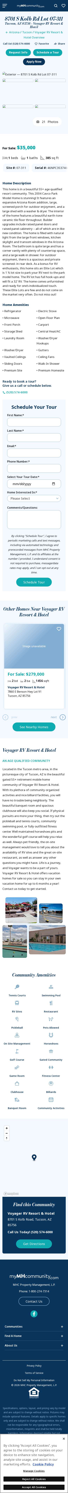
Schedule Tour (34, 582)
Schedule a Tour (48, 52)
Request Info (18, 52)
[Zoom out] (6, 1133)
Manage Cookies (34, 1471)
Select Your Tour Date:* (23, 477)
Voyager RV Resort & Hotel (26, 687)
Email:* (11, 446)
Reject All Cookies (34, 1479)
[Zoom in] (6, 1128)
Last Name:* (15, 431)
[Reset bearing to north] (6, 1138)
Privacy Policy (34, 1365)
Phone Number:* (18, 461)
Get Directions (34, 1244)
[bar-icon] (4, 5)
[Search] (56, 5)
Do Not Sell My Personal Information (34, 1380)
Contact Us (34, 1301)
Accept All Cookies (34, 1487)
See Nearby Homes (34, 727)
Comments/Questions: (22, 508)
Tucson (27, 32)
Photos (50, 122)
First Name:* (15, 415)
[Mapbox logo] (11, 1194)
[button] (41, 44)
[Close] (64, 1439)
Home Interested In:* (22, 492)
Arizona (14, 32)
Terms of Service (34, 1373)
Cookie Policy (43, 1464)
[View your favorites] (63, 5)
